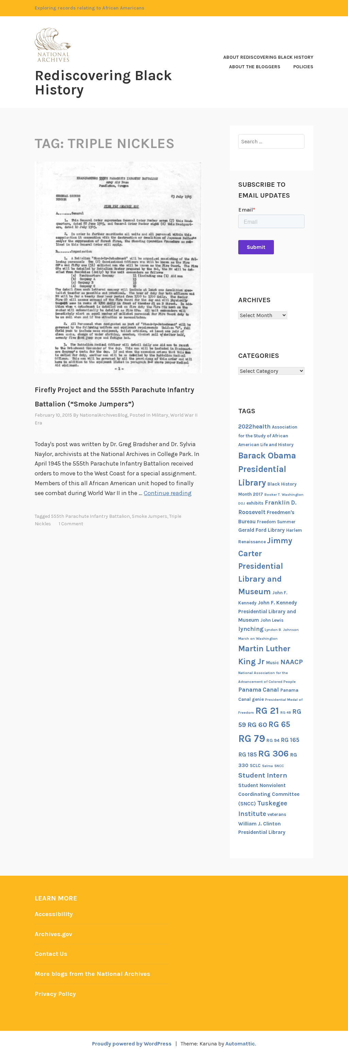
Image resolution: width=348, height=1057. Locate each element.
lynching (250, 628)
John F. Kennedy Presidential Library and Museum (267, 611)
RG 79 (251, 738)
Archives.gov (53, 934)
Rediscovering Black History (103, 82)
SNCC (279, 766)
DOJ (241, 503)
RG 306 (273, 753)
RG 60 (257, 725)
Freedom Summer (276, 521)
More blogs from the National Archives (92, 974)
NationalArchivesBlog (103, 415)
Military (160, 415)
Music (272, 662)
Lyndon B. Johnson (282, 629)
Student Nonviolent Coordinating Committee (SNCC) (268, 794)
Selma (267, 766)
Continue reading (168, 493)
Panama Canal (258, 689)
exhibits (254, 503)
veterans (276, 814)
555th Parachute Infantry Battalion (90, 516)
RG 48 (285, 712)
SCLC (255, 765)
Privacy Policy (55, 994)
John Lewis (271, 620)
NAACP (291, 662)
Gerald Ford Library (261, 530)
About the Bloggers (254, 67)
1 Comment (71, 524)
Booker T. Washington (283, 494)
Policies (303, 67)
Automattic (240, 1043)
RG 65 (279, 724)
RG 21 (267, 710)
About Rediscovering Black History (268, 57)
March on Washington (258, 638)
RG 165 (290, 739)
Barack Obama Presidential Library (267, 469)
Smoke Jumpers (149, 516)
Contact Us (51, 954)
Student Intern (262, 775)
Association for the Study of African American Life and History (267, 435)
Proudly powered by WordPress (132, 1043)
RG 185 (247, 754)
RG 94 (272, 740)
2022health (254, 426)
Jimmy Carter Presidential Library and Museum (265, 566)
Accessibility (54, 914)
